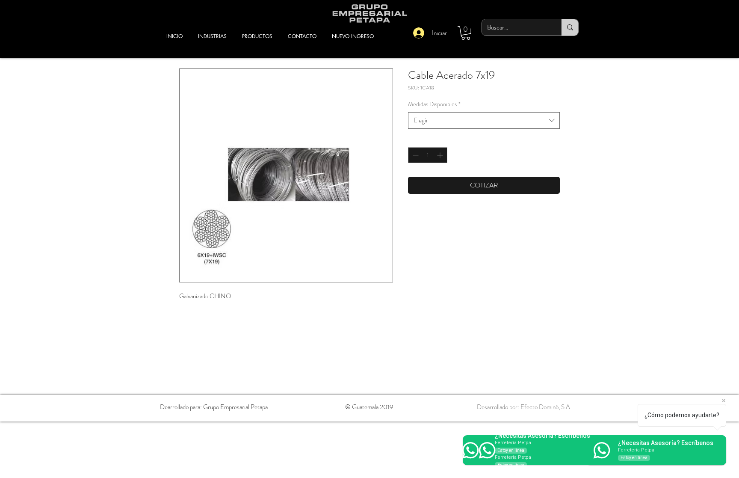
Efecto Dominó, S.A (545, 407)
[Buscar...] (570, 27)
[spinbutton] (427, 155)
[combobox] (484, 120)
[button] (466, 33)
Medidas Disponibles (434, 104)
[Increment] (440, 155)
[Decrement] (414, 155)
